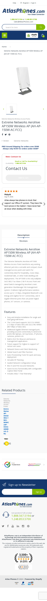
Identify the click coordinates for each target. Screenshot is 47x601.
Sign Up (39, 492)
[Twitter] (6, 134)
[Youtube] (13, 526)
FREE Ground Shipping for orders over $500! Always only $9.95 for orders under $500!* (20, 147)
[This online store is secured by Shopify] (32, 35)
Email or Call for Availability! (26, 161)
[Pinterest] (9, 134)
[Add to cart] (6, 443)
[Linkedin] (18, 526)
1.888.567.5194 (16, 19)
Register (26, 3)
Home (4, 47)
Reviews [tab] (23, 240)
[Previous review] (2, 204)
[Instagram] (23, 526)
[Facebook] (2, 134)
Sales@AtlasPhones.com (23, 22)
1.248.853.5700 (31, 19)
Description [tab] (23, 235)
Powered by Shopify (33, 579)
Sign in (33, 3)
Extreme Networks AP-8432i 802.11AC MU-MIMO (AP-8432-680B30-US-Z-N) (8, 421)
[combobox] (23, 27)
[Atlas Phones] (23, 12)
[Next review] (44, 204)
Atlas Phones (11, 579)
